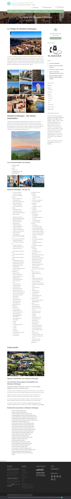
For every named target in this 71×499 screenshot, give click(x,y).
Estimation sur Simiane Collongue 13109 (19, 438)
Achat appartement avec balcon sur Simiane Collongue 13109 (24, 415)
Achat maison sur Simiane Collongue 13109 (20, 421)
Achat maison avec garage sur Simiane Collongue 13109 (23, 424)
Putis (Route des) (35, 301)
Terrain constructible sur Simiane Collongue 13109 (21, 451)
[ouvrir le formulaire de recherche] (62, 11)
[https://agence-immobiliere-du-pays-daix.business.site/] (55, 476)
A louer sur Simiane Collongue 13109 (19, 410)
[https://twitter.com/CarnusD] (57, 476)
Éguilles (56, 119)
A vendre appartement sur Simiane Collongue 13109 (22, 413)
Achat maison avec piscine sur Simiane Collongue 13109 (23, 427)
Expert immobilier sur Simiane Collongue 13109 (21, 441)
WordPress (30, 495)
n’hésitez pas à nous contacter (38, 404)
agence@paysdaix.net (47, 7)
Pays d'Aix (49, 94)
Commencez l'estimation (55, 38)
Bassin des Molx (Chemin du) (18, 218)
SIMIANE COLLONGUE (32, 403)
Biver (60, 115)
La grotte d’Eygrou (15, 173)
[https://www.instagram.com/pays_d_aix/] (55, 479)
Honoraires (24, 483)
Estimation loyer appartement (27, 487)
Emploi (23, 475)
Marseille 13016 (50, 89)
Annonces (24, 470)
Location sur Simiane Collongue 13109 (19, 412)
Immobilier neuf (37, 11)
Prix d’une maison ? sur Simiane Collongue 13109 (21, 448)
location (11, 473)
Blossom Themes (21, 495)
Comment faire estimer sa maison (18, 440)
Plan (22, 481)
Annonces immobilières (26, 11)
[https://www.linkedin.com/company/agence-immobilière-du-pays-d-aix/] (52, 479)
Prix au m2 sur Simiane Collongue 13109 (20, 446)
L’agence (10, 11)
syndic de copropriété (12, 475)
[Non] (69, 497)
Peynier (48, 125)
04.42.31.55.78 (35, 7)
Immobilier (49, 85)
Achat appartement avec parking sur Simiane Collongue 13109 (24, 418)
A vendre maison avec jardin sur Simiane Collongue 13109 (23, 426)
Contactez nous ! (25, 476)
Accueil (23, 478)
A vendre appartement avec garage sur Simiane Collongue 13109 (24, 416)
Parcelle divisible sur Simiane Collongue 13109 (21, 444)
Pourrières (49, 143)
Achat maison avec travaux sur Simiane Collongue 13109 (23, 430)
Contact (52, 11)
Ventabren (59, 136)
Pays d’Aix (24, 473)
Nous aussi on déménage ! (54, 63)
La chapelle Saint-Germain (17, 171)
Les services (45, 11)
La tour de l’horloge (15, 165)
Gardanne (49, 100)
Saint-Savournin (50, 104)
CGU (23, 479)
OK (61, 497)
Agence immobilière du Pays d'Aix (22, 3)
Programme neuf (25, 472)
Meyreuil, (54, 122)
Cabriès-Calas (50, 98)
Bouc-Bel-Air (15, 479)
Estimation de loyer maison (27, 486)
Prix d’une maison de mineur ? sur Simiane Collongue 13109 (23, 449)
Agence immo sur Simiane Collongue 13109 (20, 435)
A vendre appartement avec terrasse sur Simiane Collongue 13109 (24, 419)
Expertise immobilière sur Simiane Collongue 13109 (22, 443)
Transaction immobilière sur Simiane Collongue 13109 (22, 452)
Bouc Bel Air (49, 117)
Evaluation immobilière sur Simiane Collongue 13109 (22, 437)
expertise (11, 472)
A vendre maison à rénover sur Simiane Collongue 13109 (23, 423)
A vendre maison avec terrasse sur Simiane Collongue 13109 (23, 429)
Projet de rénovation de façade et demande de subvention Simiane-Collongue (55, 77)
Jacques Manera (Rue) (17, 315)
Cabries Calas (55, 117)
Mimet (49, 102)
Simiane (13, 454)
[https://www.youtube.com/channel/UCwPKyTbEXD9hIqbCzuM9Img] (60, 476)
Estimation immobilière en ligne (28, 484)
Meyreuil (9, 482)
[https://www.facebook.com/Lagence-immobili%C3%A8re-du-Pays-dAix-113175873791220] (52, 476)
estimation (16, 472)
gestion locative (16, 473)
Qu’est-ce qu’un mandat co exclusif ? (56, 69)
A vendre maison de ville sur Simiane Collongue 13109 (22, 432)
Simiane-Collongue (51, 134)
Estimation (17, 11)
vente (8, 473)
